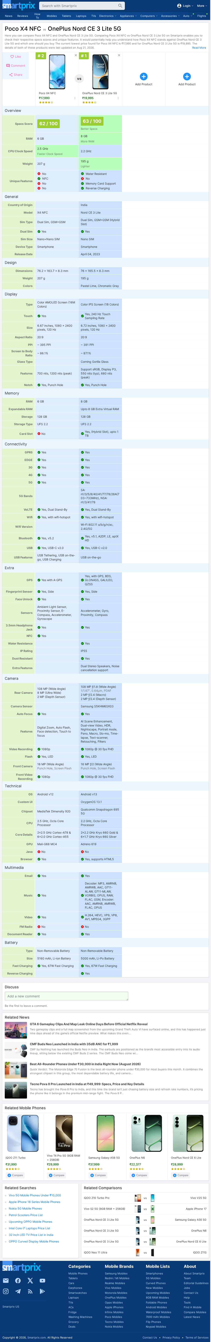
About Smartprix (194, 1273)
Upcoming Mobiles (158, 1292)
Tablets (66, 16)
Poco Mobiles (113, 1317)
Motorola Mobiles (116, 1292)
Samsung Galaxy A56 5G (104, 1157)
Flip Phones (153, 1321)
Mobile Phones (78, 1273)
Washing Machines (80, 1317)
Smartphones (154, 1273)
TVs (93, 16)
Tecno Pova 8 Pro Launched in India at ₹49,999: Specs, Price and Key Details (87, 1084)
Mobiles (52, 16)
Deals (71, 1326)
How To (37, 15)
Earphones (75, 1287)
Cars (71, 1283)
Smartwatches (77, 1292)
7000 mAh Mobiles (158, 1317)
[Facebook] (18, 1280)
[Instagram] (5, 1291)
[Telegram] (18, 1291)
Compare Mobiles (195, 1312)
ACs (71, 1307)
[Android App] (42, 1291)
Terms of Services (197, 1337)
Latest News (192, 1317)
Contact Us (191, 1292)
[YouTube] (42, 1280)
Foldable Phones (156, 1302)
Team (187, 1278)
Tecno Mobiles (114, 1321)
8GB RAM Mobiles (157, 1297)
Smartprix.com (36, 1337)
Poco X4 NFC (47, 93)
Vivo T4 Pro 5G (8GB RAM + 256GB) (63, 1157)
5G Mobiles (153, 1278)
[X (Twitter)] (30, 1280)
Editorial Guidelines (196, 1283)
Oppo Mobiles (114, 1302)
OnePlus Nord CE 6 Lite (186, 1157)
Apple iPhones (114, 1307)
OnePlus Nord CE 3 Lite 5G (99, 93)
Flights (201, 16)
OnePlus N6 (137, 1157)
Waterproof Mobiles (158, 1312)
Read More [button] (199, 47)
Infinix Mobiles (114, 1312)
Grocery (73, 1321)
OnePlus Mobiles (116, 1297)
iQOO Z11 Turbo (16, 1157)
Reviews (22, 16)
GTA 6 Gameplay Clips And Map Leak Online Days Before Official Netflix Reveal (89, 1024)
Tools (187, 1302)
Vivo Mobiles (113, 1287)
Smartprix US (10, 1306)
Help (187, 1297)
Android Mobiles (156, 1307)
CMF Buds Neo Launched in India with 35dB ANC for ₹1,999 (74, 1044)
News (8, 16)
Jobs (187, 1287)
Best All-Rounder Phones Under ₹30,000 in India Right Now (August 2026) (85, 1064)
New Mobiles (154, 1287)
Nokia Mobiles (114, 1326)
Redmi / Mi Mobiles (117, 1278)
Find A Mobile (193, 1307)
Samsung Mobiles (116, 1273)
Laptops (81, 16)
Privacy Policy (171, 1337)
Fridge (72, 1312)
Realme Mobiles (115, 1283)
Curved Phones (156, 1283)
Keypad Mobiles (156, 1326)
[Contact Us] (5, 1280)
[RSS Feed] (30, 1291)
